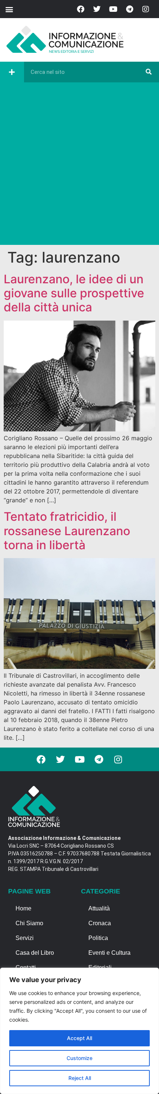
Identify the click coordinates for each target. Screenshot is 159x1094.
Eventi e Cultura (109, 953)
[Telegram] (129, 9)
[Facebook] (80, 9)
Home (23, 908)
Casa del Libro (35, 953)
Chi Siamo (29, 923)
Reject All (79, 1078)
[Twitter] (96, 9)
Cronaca (99, 923)
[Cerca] (148, 72)
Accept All (79, 1038)
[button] (9, 9)
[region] (79, 1031)
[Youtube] (113, 9)
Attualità (99, 908)
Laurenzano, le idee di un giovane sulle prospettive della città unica (74, 293)
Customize (79, 1058)
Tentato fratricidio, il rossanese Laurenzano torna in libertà (67, 530)
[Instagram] (145, 9)
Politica (98, 938)
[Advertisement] (79, 165)
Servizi (25, 938)
